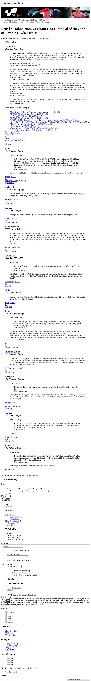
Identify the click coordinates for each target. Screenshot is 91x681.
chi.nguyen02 (10, 140)
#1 (6, 136)
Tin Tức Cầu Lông (19, 38)
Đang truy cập (15, 537)
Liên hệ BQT (10, 650)
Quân (8, 290)
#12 (6, 471)
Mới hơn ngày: (8, 564)
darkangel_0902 (11, 181)
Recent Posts (14, 519)
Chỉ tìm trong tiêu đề (21, 551)
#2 (6, 179)
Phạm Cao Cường (33, 71)
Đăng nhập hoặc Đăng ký (13, 3)
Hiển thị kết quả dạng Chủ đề (28, 575)
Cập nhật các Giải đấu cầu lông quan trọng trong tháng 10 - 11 (31, 112)
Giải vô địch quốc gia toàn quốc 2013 (38, 53)
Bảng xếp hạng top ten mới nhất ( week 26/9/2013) (28, 124)
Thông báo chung (11, 644)
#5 (6, 249)
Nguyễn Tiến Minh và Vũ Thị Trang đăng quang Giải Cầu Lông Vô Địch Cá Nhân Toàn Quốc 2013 (45, 122)
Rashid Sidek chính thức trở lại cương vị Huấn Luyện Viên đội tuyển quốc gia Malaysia (40, 120)
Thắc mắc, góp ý (11, 646)
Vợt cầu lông (9, 658)
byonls (8, 148)
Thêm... (10, 590)
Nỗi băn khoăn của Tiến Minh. (20, 126)
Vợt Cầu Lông (10, 635)
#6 (6, 284)
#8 (6, 345)
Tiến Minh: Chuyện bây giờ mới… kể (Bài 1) (26, 118)
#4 (6, 220)
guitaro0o (8, 407)
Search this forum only (22, 573)
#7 (6, 305)
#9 (6, 370)
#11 (6, 439)
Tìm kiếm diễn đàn (16, 517)
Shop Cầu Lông (11, 631)
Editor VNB (39, 38)
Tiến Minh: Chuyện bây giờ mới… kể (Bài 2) (26, 114)
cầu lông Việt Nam (30, 87)
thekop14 (9, 187)
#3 (6, 201)
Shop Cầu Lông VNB (13, 521)
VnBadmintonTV (11, 523)
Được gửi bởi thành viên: (11, 554)
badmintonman (12, 227)
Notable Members (16, 535)
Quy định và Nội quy (12, 672)
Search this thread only (22, 571)
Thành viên (9, 525)
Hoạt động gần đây (16, 539)
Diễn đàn (8, 506)
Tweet (3, 484)
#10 (6, 405)
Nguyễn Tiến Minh (56, 59)
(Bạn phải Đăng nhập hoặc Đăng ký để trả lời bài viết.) (20, 475)
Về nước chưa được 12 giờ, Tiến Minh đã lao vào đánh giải (30, 128)
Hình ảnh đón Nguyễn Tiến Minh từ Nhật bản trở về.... (29, 130)
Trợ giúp (8, 648)
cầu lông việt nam (33, 59)
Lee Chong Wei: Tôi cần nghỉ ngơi (22, 116)
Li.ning (8, 208)
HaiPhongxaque (12, 351)
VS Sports (9, 633)
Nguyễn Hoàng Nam (17, 71)
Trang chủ (8, 504)
